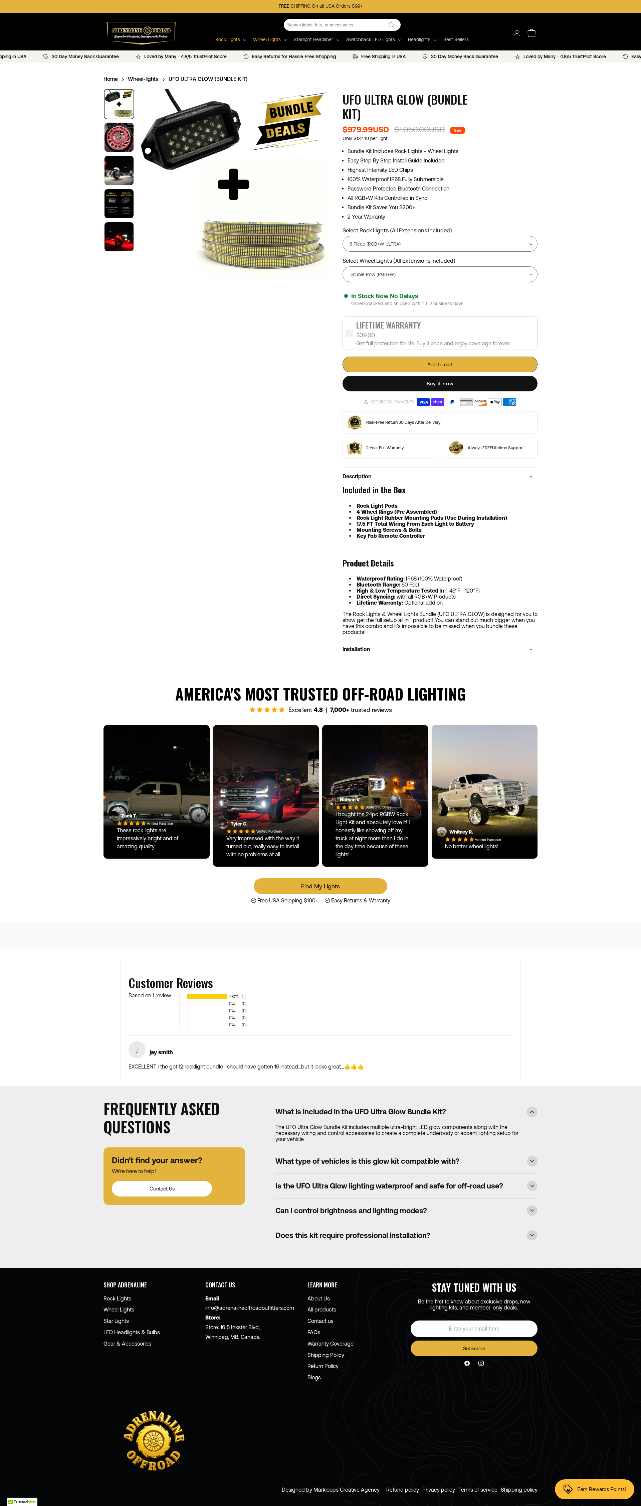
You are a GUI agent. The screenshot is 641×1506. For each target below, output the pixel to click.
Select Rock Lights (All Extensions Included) (397, 230)
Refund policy (402, 1490)
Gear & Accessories (127, 1344)
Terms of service (477, 1490)
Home (110, 79)
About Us (318, 1298)
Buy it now (440, 383)
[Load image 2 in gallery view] (119, 137)
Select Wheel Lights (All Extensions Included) (399, 260)
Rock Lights (117, 1298)
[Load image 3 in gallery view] (119, 170)
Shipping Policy (325, 1355)
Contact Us (162, 1188)
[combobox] (342, 25)
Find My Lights (320, 886)
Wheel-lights (143, 79)
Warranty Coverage (330, 1344)
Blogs (314, 1377)
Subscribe (474, 1348)
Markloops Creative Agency (346, 1490)
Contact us (320, 1321)
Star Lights (116, 1321)
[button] (230, 39)
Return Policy (323, 1366)
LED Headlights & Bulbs (131, 1332)
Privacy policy (438, 1490)
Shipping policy (519, 1490)
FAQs (313, 1332)
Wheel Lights (118, 1309)
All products (321, 1309)
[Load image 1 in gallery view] (119, 104)
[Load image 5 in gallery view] (119, 237)
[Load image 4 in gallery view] (119, 204)
